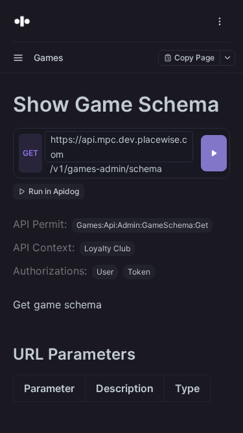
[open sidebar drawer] (18, 57)
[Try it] (214, 153)
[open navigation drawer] (219, 21)
